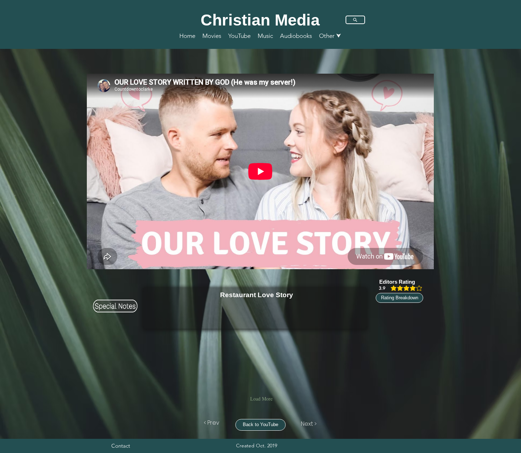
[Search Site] (355, 20)
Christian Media (260, 20)
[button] (330, 36)
